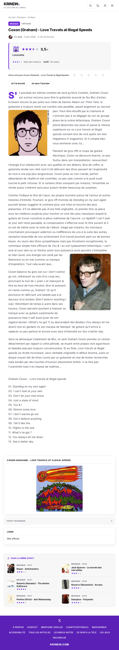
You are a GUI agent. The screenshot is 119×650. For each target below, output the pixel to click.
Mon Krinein (99, 627)
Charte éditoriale (77, 627)
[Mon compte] (105, 5)
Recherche (59, 637)
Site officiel (13, 538)
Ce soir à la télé (86, 632)
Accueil (11, 17)
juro (20, 36)
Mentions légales (52, 627)
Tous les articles (40, 632)
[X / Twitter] (59, 620)
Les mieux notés (63, 632)
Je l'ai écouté (18, 83)
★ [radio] (74, 75)
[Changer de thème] (98, 5)
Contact (32, 627)
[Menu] (112, 5)
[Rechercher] (90, 5)
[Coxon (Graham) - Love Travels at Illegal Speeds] (59, 488)
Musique (21, 17)
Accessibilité (17, 632)
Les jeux (105, 632)
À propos (18, 627)
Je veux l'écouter (40, 83)
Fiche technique (16, 521)
